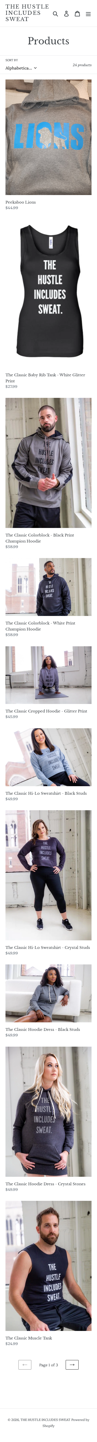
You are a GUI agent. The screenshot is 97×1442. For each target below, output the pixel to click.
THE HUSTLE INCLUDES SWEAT (27, 13)
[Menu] (88, 13)
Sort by (11, 60)
